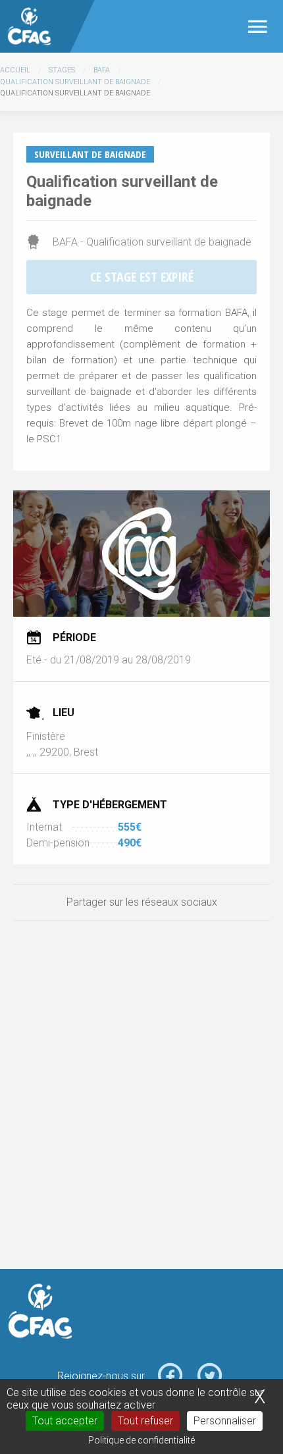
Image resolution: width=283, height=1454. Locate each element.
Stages (62, 70)
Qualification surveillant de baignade (75, 82)
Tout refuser (145, 1421)
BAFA (101, 70)
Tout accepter (64, 1421)
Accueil (15, 70)
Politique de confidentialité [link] (141, 1440)
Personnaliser (224, 1421)
